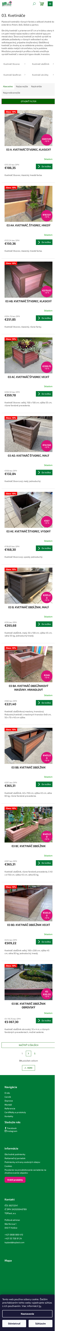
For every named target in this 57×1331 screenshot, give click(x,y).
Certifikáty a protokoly (15, 1112)
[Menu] (50, 4)
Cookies (8, 1166)
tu (40, 1305)
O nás (7, 1093)
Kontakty (9, 1116)
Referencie (10, 1108)
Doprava (9, 1100)
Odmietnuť (14, 1323)
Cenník (8, 1097)
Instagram (12, 1131)
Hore (30, 1068)
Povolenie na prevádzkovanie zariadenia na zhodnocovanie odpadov (25, 1171)
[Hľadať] (34, 4)
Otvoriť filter (28, 101)
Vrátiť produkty (15, 1179)
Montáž (8, 1104)
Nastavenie (27, 1313)
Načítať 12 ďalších (28, 1045)
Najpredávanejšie (11, 92)
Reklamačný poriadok (15, 1158)
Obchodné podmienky (15, 1154)
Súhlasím (40, 1323)
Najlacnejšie (22, 86)
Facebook (12, 1128)
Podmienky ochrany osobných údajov (22, 1162)
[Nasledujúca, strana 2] (28, 1053)
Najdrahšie (36, 86)
